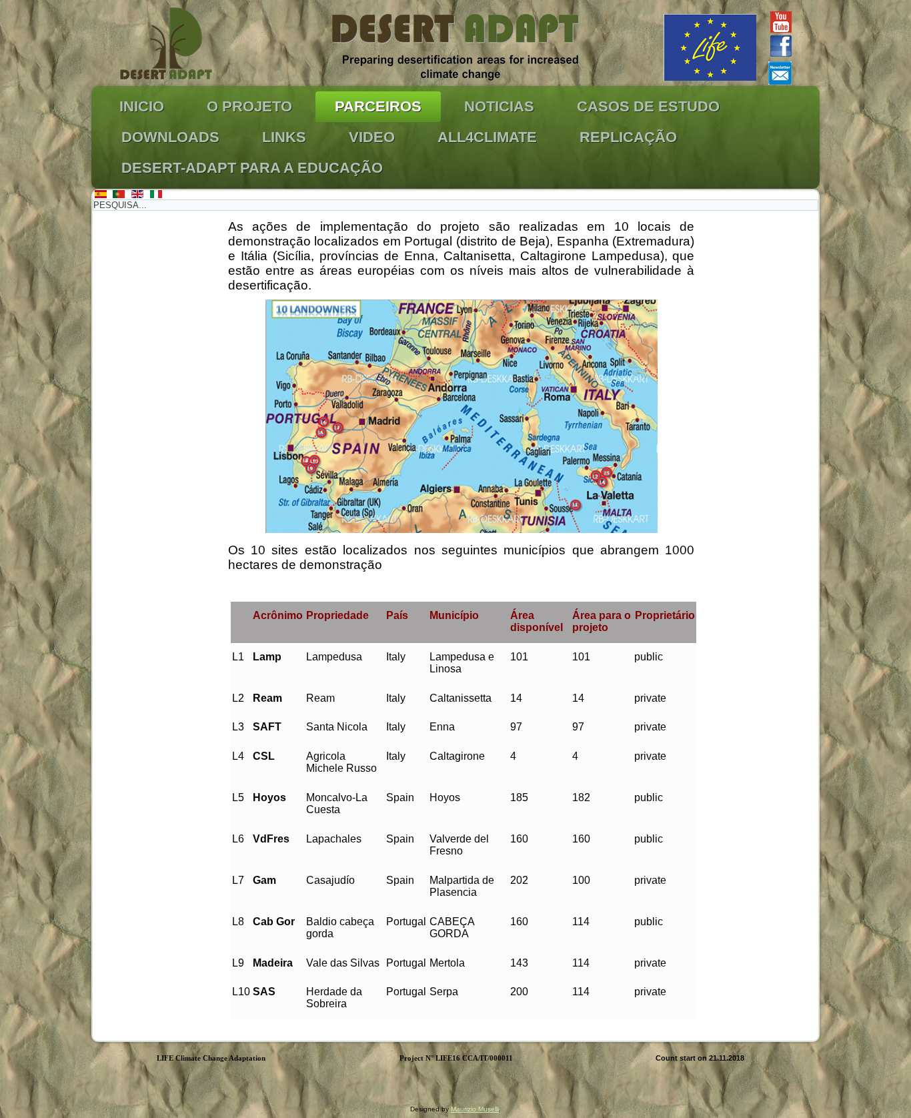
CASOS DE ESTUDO (648, 106)
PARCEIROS (378, 106)
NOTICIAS (499, 106)
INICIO (141, 106)
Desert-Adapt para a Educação (252, 167)
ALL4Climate (487, 137)
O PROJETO (249, 106)
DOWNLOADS (170, 137)
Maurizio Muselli (475, 1109)
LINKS (284, 137)
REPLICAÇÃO (628, 137)
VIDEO (372, 137)
